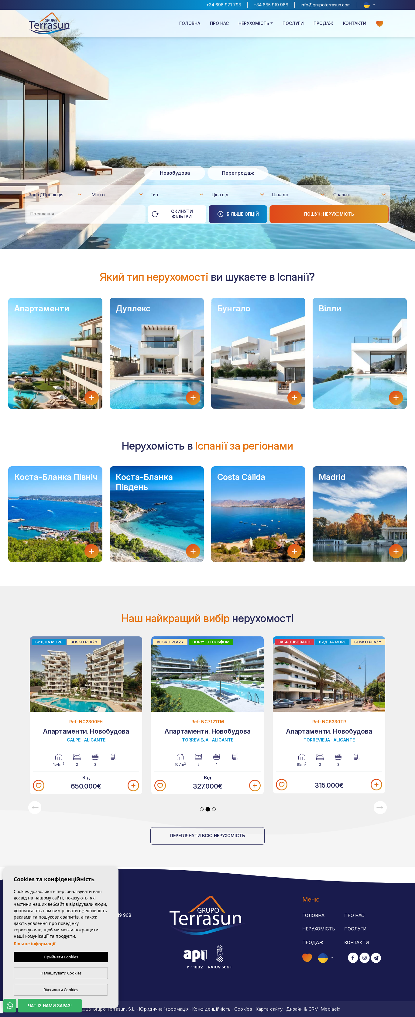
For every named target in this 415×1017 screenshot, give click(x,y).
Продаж (323, 23)
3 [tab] (214, 809)
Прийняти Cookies (61, 957)
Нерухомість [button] (253, 23)
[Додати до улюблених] (38, 785)
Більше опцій (243, 214)
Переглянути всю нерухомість (207, 835)
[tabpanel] (86, 715)
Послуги (293, 23)
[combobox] (55, 194)
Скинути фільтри (182, 214)
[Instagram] (364, 958)
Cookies (243, 1009)
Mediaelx (330, 1009)
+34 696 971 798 (223, 4)
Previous (34, 807)
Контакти (354, 23)
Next (380, 807)
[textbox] (57, 195)
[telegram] (376, 958)
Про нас (219, 23)
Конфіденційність (211, 1009)
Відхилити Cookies (60, 989)
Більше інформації (34, 944)
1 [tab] (202, 809)
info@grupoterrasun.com (326, 4)
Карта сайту (269, 1009)
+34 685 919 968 (271, 4)
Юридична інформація (164, 1009)
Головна (189, 23)
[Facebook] (353, 958)
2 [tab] (208, 809)
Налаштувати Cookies (60, 973)
